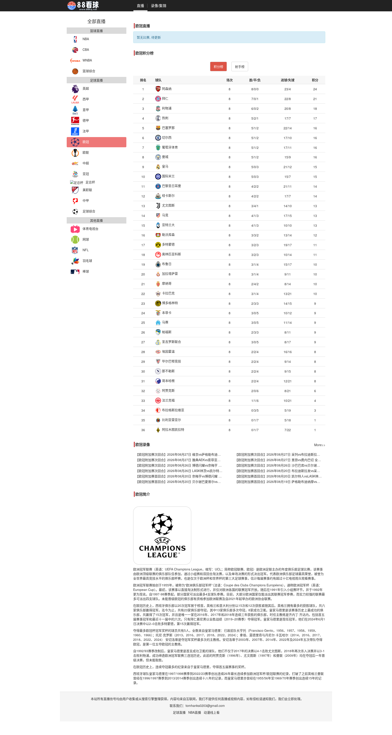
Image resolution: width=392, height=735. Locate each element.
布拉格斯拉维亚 (172, 410)
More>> (319, 444)
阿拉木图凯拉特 (172, 429)
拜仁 (164, 98)
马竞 (164, 215)
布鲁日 (166, 263)
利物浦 (166, 108)
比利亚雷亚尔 (171, 419)
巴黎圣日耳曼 (171, 185)
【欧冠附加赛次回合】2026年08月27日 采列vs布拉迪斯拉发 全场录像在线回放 (280, 454)
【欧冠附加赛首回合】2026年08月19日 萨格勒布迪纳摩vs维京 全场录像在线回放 (280, 481)
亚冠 (86, 173)
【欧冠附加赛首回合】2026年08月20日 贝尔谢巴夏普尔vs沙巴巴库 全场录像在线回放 (180, 481)
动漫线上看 (212, 712)
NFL (86, 250)
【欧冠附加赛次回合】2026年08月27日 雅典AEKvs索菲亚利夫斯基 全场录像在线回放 (180, 459)
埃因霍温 (168, 351)
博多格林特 (169, 302)
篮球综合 (89, 71)
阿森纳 (166, 88)
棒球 (86, 271)
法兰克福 (168, 400)
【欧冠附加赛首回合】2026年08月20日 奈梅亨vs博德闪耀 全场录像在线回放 (180, 476)
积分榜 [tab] (218, 66)
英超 (86, 88)
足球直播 (179, 712)
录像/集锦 (158, 5)
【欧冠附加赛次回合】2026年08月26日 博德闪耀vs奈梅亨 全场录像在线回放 (180, 465)
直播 (140, 5)
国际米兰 (168, 176)
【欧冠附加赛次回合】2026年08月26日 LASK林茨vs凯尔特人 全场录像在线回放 (180, 470)
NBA (86, 39)
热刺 (164, 118)
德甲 (86, 120)
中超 (86, 163)
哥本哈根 (168, 380)
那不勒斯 (168, 371)
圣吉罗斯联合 (171, 341)
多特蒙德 (168, 244)
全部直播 (96, 21)
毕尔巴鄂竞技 (171, 361)
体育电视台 (90, 228)
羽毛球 (87, 260)
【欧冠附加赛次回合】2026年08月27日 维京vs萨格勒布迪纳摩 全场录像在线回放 (180, 454)
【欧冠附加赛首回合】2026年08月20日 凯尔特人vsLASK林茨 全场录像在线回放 (280, 476)
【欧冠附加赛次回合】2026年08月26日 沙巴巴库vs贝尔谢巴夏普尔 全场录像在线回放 (280, 465)
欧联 (86, 152)
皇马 (164, 166)
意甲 (86, 109)
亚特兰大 (168, 224)
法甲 (86, 131)
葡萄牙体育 (169, 147)
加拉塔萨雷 (169, 273)
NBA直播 (194, 712)
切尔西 (166, 137)
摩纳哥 (166, 283)
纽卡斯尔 (168, 195)
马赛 (164, 322)
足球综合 (89, 211)
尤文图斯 (168, 205)
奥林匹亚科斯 (171, 254)
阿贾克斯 (168, 390)
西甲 (86, 99)
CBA (86, 49)
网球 (86, 239)
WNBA (87, 60)
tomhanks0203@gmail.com (205, 705)
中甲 (86, 200)
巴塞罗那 (168, 127)
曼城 (164, 156)
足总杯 (90, 182)
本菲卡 (166, 312)
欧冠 (86, 141)
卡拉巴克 (168, 293)
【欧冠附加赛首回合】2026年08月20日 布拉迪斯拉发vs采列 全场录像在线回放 (280, 470)
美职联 (87, 189)
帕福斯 (166, 331)
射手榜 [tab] (240, 66)
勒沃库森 (168, 234)
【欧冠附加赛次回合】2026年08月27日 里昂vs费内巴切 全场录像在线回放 (280, 459)
